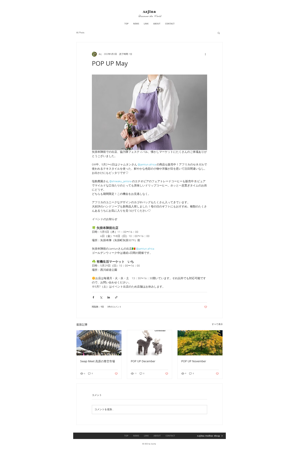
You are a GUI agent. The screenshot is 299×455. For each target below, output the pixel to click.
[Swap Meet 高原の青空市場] (98, 342)
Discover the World (149, 16)
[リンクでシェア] (116, 297)
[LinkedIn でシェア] (108, 297)
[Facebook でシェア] (93, 297)
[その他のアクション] (205, 54)
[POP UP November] (200, 342)
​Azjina (149, 11)
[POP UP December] (149, 342)
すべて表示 (217, 324)
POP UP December (143, 361)
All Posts (80, 32)
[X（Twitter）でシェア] (101, 297)
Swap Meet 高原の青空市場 (97, 361)
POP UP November (193, 361)
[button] (218, 33)
